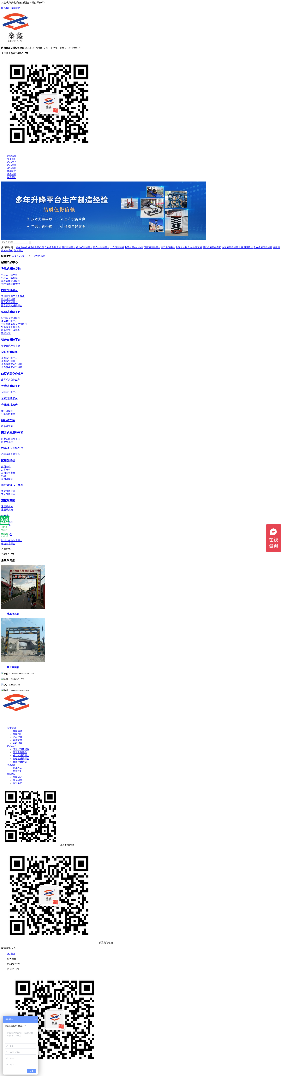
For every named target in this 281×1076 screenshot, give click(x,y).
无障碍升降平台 (152, 247)
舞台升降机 (7, 411)
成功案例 (11, 168)
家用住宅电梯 (8, 472)
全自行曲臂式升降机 (11, 367)
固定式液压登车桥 (212, 247)
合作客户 (17, 771)
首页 (14, 256)
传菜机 (9, 250)
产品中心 (11, 162)
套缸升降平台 (8, 491)
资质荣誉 (17, 740)
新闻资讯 (11, 774)
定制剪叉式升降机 (10, 318)
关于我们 (11, 159)
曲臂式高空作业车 (134, 247)
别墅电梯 (6, 469)
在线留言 (17, 743)
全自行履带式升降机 (11, 364)
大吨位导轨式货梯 (10, 284)
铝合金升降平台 (101, 247)
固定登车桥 (7, 442)
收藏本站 (15, 8)
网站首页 (11, 156)
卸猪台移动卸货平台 (11, 540)
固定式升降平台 (9, 302)
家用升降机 (247, 247)
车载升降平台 (168, 247)
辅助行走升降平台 (10, 327)
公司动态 (17, 777)
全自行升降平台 (9, 358)
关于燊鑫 (11, 728)
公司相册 (17, 734)
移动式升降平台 (84, 247)
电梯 (3, 476)
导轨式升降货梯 (52, 247)
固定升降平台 (68, 247)
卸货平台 (18, 250)
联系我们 (6, 8)
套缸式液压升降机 (262, 247)
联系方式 (17, 768)
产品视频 (11, 165)
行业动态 (17, 783)
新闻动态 (11, 171)
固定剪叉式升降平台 (11, 305)
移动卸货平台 (8, 543)
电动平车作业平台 (10, 330)
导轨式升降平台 (9, 275)
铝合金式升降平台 (10, 345)
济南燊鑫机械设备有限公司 (30, 247)
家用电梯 (6, 466)
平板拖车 (6, 333)
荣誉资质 (11, 174)
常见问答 (17, 780)
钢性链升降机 (8, 299)
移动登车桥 (196, 247)
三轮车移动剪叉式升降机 (14, 324)
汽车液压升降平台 (231, 247)
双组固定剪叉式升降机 (13, 296)
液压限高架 (39, 256)
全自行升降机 (117, 247)
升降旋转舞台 (183, 247)
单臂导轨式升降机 (10, 281)
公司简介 (17, 731)
